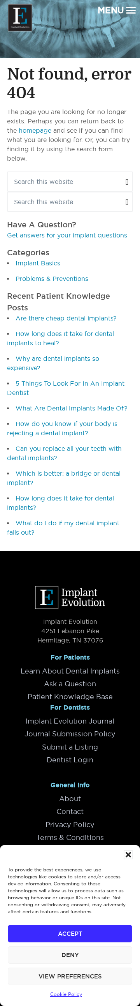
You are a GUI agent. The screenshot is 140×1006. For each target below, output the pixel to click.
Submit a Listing (70, 747)
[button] (128, 855)
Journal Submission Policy (70, 734)
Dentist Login (70, 760)
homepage (35, 130)
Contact (70, 811)
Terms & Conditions (70, 837)
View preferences (70, 976)
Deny (70, 955)
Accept (70, 933)
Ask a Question (70, 683)
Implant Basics (38, 263)
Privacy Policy (70, 824)
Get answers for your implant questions (67, 235)
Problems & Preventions (52, 278)
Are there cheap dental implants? (66, 318)
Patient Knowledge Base (70, 696)
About (70, 798)
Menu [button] (111, 10)
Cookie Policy (66, 994)
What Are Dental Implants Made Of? (72, 408)
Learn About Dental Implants (70, 671)
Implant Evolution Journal (70, 721)
